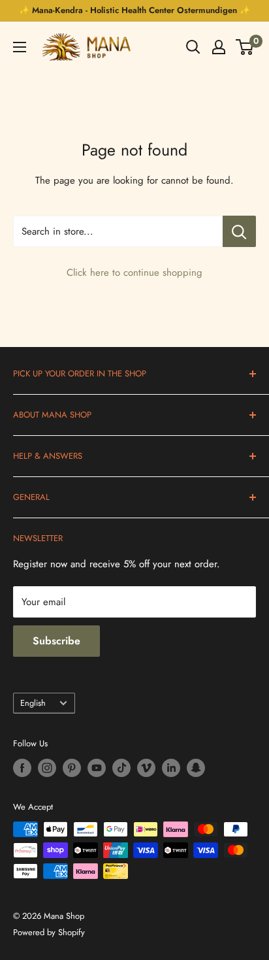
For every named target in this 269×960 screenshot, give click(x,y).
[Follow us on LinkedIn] (171, 768)
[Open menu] (19, 47)
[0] (245, 47)
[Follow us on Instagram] (47, 768)
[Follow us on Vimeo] (146, 768)
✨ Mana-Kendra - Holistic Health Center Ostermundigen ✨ (134, 10)
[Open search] (193, 47)
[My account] (218, 47)
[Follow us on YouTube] (96, 768)
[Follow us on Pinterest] (72, 768)
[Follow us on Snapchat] (196, 768)
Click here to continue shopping (134, 272)
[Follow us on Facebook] (22, 768)
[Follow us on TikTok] (121, 768)
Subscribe (56, 640)
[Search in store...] (239, 231)
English (33, 703)
